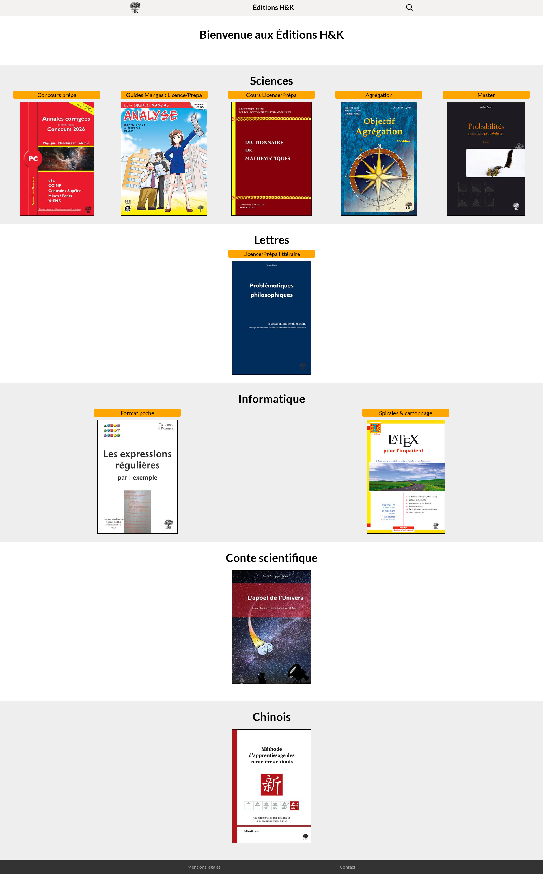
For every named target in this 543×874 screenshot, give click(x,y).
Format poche (137, 412)
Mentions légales (204, 866)
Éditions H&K (273, 7)
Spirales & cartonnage (405, 412)
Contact (347, 866)
